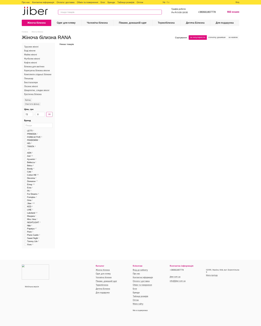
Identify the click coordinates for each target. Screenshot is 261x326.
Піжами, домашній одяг (133, 22)
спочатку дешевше (217, 37)
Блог (103, 2)
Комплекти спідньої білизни (37, 74)
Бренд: (28, 100)
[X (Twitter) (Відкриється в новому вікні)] (151, 2)
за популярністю (197, 37)
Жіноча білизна (36, 22)
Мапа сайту (138, 304)
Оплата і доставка (65, 2)
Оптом (140, 2)
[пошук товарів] (159, 12)
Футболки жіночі (32, 58)
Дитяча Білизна (195, 22)
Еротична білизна (33, 94)
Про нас (26, 2)
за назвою (233, 37)
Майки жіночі (30, 54)
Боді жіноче (29, 50)
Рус (168, 2)
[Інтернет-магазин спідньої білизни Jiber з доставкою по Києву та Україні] (35, 272)
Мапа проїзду (212, 275)
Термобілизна (166, 22)
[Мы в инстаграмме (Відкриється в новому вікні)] (154, 2)
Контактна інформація (43, 2)
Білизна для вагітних (34, 66)
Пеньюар (28, 78)
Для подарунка (225, 22)
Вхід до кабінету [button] (140, 270)
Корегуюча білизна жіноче (37, 70)
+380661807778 (207, 12)
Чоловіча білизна (97, 22)
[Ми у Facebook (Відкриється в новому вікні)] (147, 2)
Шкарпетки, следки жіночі (36, 90)
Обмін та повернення (87, 2)
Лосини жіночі (31, 86)
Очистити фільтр (32, 104)
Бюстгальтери (31, 82)
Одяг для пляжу (66, 22)
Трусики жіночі (31, 46)
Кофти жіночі (30, 62)
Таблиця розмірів (125, 2)
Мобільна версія (31, 287)
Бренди (111, 2)
